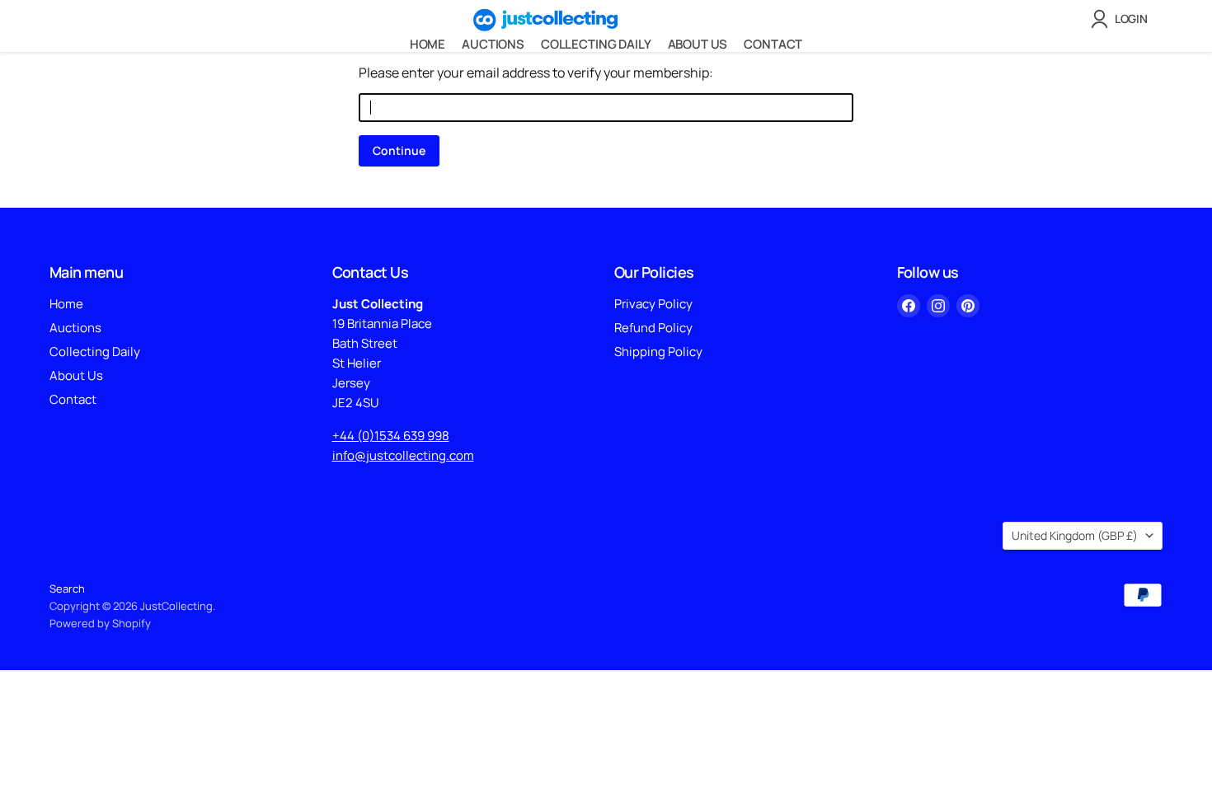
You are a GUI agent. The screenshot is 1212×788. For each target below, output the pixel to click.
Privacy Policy (653, 303)
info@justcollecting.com (403, 455)
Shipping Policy (658, 351)
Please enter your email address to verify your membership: (536, 72)
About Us (698, 44)
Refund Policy (653, 327)
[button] (1122, 19)
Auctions (493, 44)
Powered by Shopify (100, 623)
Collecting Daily (596, 44)
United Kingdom (1075, 535)
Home (427, 44)
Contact (773, 44)
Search (67, 588)
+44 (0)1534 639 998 (390, 435)
